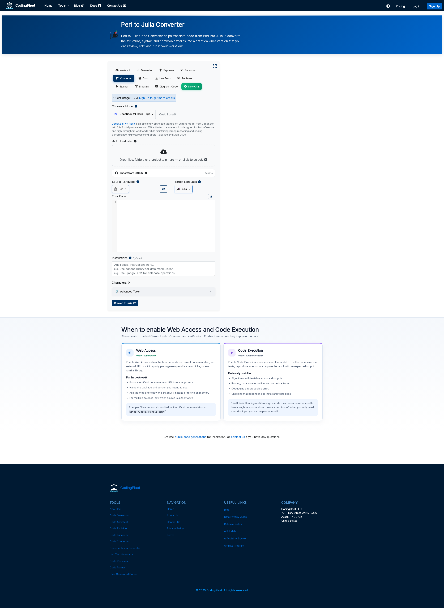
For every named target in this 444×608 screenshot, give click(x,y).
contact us (238, 437)
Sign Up (434, 6)
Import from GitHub (166, 173)
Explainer (169, 70)
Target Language (186, 181)
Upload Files (126, 141)
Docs (94, 5)
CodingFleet (24, 5)
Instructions (119, 258)
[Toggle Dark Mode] (388, 6)
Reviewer (187, 78)
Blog (77, 5)
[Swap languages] (163, 189)
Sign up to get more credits (157, 98)
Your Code (119, 196)
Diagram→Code (169, 86)
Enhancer (190, 70)
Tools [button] (62, 5)
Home (48, 5)
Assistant (125, 70)
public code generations (190, 437)
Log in (417, 6)
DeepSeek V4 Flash (123, 123)
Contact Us (115, 5)
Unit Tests (165, 78)
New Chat (193, 86)
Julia (184, 188)
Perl (120, 188)
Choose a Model (122, 106)
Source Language (123, 181)
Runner (124, 86)
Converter (126, 78)
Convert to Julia (123, 303)
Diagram (144, 86)
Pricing (401, 6)
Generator (147, 70)
